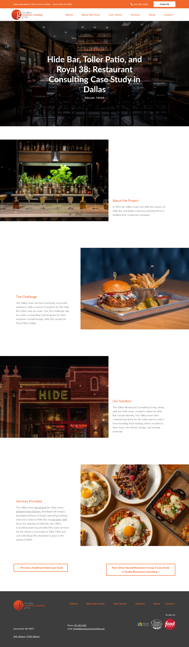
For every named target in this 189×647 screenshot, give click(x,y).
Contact (168, 14)
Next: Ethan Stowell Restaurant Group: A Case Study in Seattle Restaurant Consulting (141, 569)
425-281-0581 (141, 4)
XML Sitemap (19, 636)
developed (40, 507)
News (152, 14)
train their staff (59, 519)
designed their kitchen (28, 511)
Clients (69, 14)
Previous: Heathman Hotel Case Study (42, 567)
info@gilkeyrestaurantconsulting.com (89, 628)
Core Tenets (115, 14)
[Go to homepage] (94, 10)
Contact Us (164, 4)
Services (135, 14)
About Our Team (91, 14)
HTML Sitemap (33, 636)
